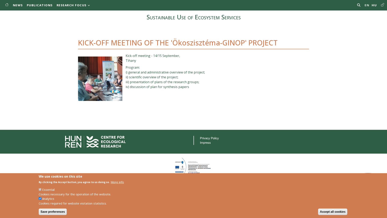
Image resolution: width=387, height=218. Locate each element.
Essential (48, 190)
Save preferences (53, 211)
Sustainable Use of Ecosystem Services (194, 17)
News (18, 5)
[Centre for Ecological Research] (95, 141)
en (367, 5)
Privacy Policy (209, 138)
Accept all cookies (332, 211)
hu (374, 5)
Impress (205, 142)
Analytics (48, 199)
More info (117, 182)
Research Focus (72, 5)
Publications (40, 5)
